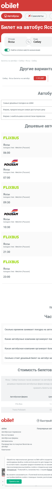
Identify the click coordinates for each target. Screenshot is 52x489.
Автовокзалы (7, 441)
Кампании (6, 450)
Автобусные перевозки (11, 432)
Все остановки (8, 435)
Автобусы (13, 16)
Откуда (11, 39)
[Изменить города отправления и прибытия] (28, 41)
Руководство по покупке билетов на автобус (17, 445)
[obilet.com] (16, 7)
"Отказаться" (12, 470)
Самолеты (37, 16)
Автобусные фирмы (10, 438)
